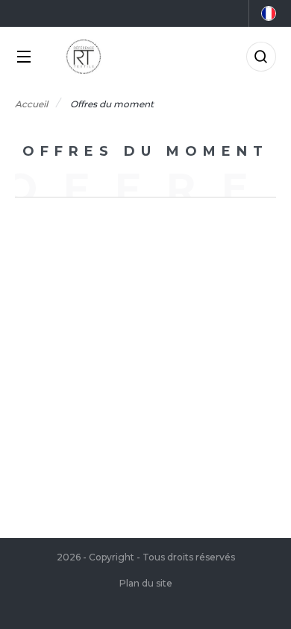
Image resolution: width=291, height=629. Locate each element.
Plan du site (145, 583)
